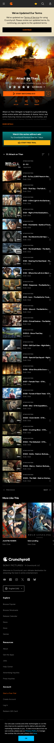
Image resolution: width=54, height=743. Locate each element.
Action (22, 83)
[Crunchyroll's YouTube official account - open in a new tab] (5, 580)
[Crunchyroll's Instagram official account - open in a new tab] (17, 580)
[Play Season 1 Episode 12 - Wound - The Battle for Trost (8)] (27, 308)
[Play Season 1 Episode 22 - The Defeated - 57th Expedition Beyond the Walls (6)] (27, 441)
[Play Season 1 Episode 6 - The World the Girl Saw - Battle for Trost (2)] (27, 236)
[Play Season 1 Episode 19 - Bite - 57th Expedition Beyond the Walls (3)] (27, 405)
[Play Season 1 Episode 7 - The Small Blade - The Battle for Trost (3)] (27, 248)
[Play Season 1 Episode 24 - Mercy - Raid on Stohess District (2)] (27, 465)
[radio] (10, 87)
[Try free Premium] (36, 3)
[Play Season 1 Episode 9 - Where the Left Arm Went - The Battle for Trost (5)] (27, 272)
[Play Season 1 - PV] (27, 164)
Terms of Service (31, 17)
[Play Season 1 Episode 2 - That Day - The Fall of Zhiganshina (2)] (27, 188)
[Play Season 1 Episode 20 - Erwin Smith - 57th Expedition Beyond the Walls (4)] (27, 417)
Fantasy (45, 83)
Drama (38, 83)
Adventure (30, 83)
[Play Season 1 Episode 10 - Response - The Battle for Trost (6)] (27, 284)
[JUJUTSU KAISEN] (14, 524)
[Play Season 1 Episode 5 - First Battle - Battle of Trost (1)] (27, 224)
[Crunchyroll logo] (11, 3)
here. (35, 733)
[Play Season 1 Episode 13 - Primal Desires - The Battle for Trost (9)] (27, 320)
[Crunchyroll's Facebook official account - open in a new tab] (11, 580)
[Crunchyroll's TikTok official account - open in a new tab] (29, 580)
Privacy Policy (31, 731)
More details (8, 124)
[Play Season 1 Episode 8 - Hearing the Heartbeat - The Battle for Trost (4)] (27, 260)
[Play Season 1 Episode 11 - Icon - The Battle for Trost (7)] (27, 296)
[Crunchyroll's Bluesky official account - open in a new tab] (35, 580)
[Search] (42, 3)
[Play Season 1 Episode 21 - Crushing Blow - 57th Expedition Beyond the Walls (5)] (27, 429)
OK (26, 738)
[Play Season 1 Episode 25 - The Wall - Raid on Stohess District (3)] (27, 477)
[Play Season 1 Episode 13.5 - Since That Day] (27, 332)
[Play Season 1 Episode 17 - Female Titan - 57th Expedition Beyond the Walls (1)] (27, 381)
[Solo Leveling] (39, 524)
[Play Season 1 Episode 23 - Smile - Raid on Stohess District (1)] (27, 453)
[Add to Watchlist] (48, 93)
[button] (4, 3)
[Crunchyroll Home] (16, 559)
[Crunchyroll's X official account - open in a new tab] (23, 580)
